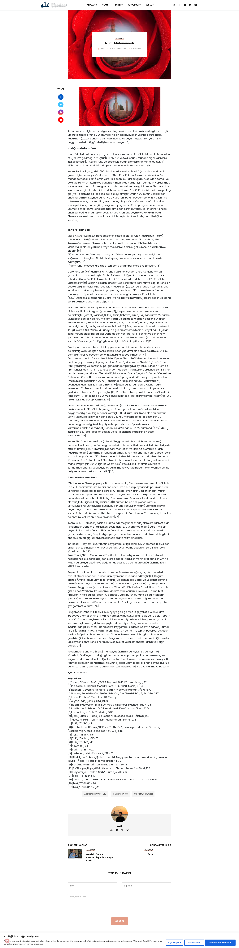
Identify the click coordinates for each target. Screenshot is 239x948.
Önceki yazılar (78, 845)
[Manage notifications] (7, 941)
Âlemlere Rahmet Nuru (95, 793)
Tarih (118, 5)
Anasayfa (92, 5)
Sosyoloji (133, 5)
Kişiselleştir (173, 942)
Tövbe (149, 854)
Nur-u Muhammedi (143, 793)
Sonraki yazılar (159, 845)
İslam (105, 5)
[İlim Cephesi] (54, 4)
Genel (149, 5)
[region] (119, 940)
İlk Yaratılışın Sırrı (120, 793)
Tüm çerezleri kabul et (220, 942)
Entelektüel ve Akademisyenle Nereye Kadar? (99, 857)
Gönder (119, 921)
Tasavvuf (119, 38)
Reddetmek (194, 942)
